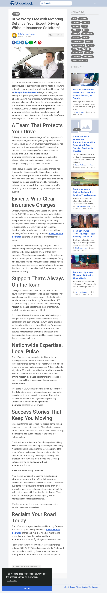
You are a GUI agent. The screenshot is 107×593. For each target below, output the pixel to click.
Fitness (76, 30)
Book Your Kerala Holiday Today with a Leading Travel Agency (84, 192)
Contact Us (86, 587)
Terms (72, 587)
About (66, 587)
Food (85, 30)
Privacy (78, 587)
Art (74, 19)
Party (75, 49)
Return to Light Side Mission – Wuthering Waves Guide (83, 275)
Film (85, 26)
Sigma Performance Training (85, 165)
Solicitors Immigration (26, 34)
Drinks (76, 26)
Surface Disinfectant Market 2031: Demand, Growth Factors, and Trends (84, 94)
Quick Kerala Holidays (82, 206)
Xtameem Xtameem (82, 292)
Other (16, 14)
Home (85, 38)
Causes (83, 19)
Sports (88, 53)
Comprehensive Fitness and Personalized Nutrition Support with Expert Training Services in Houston (84, 143)
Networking (78, 45)
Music (89, 41)
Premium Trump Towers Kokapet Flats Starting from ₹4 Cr (84, 234)
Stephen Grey (79, 112)
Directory (95, 587)
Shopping (77, 53)
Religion (86, 49)
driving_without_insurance (26, 566)
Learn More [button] (12, 580)
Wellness (88, 57)
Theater (76, 57)
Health (76, 38)
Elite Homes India (81, 248)
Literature (77, 41)
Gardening (87, 34)
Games (76, 34)
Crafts (76, 22)
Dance (86, 22)
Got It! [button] (27, 588)
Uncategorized (80, 60)
